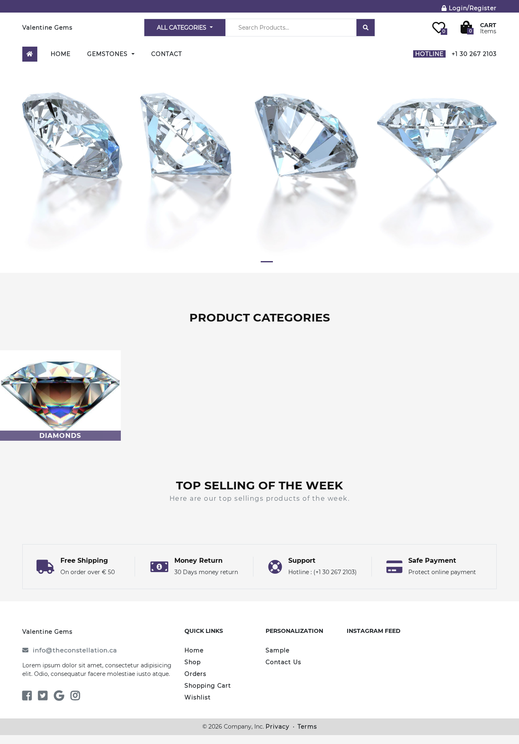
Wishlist (197, 697)
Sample (278, 650)
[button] (7, 166)
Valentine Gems (47, 27)
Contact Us (283, 662)
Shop (192, 662)
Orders (195, 674)
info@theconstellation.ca (75, 650)
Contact (166, 54)
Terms (307, 726)
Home (61, 54)
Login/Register (472, 8)
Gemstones (108, 54)
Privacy (278, 726)
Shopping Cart (207, 685)
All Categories (182, 27)
